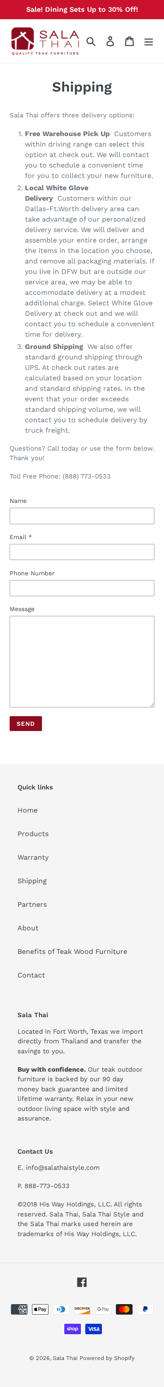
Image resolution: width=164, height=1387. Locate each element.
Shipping (32, 881)
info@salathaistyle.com (63, 1168)
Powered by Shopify (107, 1358)
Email (21, 536)
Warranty (33, 857)
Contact (31, 975)
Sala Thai (65, 1358)
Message (22, 608)
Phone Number (32, 573)
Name (18, 500)
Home (27, 810)
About (27, 928)
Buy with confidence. (51, 1069)
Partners (32, 904)
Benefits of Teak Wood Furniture (72, 951)
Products (33, 834)
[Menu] (148, 41)
